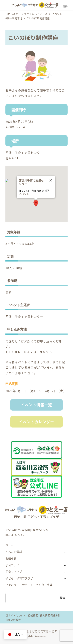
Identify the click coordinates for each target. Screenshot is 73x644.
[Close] (50, 180)
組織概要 (33, 615)
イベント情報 (13, 552)
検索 (63, 598)
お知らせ (10, 558)
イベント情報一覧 (36, 405)
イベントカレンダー (36, 421)
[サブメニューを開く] (65, 552)
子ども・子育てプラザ (19, 578)
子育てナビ (12, 565)
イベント (24, 194)
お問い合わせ (13, 619)
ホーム (9, 545)
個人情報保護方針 (50, 615)
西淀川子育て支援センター (24, 152)
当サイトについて (15, 615)
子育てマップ (13, 572)
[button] (36, 203)
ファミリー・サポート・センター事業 (29, 585)
